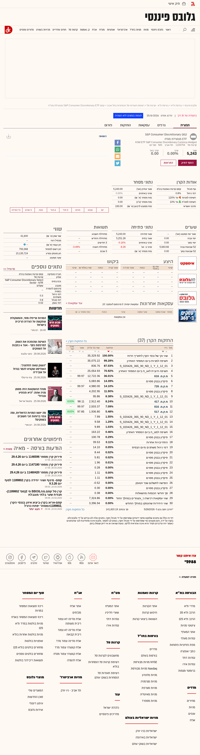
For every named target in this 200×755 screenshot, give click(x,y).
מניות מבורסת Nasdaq (144, 668)
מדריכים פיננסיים (109, 714)
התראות (168, 163)
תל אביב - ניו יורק (71, 690)
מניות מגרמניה (149, 681)
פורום (108, 125)
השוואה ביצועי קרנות (145, 619)
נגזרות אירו (189, 664)
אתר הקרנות (150, 606)
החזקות (125, 125)
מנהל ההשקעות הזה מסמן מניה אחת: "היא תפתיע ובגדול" (30, 392)
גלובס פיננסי (170, 17)
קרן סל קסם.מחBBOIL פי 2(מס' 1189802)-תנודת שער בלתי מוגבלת (34, 493)
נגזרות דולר (188, 658)
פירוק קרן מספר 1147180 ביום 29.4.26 (37, 464)
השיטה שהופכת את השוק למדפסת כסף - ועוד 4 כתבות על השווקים (29, 345)
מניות (192, 707)
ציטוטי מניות (188, 625)
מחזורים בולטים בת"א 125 (28, 647)
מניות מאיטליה (148, 694)
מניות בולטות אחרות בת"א (27, 634)
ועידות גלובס (35, 710)
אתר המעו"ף (188, 632)
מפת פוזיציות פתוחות (182, 645)
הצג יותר (34, 509)
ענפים (191, 714)
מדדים (153, 649)
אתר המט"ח (112, 606)
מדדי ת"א (189, 606)
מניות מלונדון (149, 675)
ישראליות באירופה (146, 737)
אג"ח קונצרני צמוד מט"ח (67, 654)
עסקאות (144, 125)
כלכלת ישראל (111, 708)
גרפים (161, 125)
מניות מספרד (149, 701)
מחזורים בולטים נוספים (29, 654)
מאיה (9, 448)
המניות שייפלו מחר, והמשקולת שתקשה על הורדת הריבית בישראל (28, 321)
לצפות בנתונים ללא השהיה (128, 115)
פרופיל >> (9, 268)
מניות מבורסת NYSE (145, 662)
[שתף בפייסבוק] (118, 143)
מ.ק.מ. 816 (161, 406)
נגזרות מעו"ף (188, 638)
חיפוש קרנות (149, 612)
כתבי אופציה (187, 651)
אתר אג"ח (75, 606)
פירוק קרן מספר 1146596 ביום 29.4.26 (37, 456)
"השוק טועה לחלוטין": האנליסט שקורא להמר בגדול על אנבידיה (29, 369)
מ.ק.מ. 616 (161, 376)
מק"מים (76, 612)
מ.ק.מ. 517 (161, 411)
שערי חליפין (112, 612)
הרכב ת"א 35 (187, 612)
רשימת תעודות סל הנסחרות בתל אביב (125, 105)
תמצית (185, 125)
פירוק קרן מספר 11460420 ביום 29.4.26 (36, 472)
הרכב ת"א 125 (187, 619)
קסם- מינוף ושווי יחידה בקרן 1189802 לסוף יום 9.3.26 (33, 481)
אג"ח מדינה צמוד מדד (68, 641)
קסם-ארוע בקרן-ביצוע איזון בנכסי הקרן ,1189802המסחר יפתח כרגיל (36, 504)
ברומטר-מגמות (186, 671)
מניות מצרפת (149, 688)
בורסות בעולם (149, 656)
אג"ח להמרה (74, 660)
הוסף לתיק (187, 163)
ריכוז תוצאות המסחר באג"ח (27, 617)
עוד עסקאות (75, 303)
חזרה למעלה (188, 577)
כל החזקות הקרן (77, 341)
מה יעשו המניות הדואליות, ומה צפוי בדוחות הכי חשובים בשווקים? (28, 416)
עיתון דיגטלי (36, 703)
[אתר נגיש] (8, 30)
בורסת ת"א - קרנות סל (158, 105)
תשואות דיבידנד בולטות (29, 660)
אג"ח (192, 720)
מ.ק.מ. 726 (161, 386)
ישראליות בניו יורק (146, 731)
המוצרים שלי (35, 690)
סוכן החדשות (35, 697)
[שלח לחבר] (118, 156)
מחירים (191, 701)
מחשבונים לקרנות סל (107, 656)
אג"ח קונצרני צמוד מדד (68, 647)
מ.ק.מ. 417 (161, 401)
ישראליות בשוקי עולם (144, 744)
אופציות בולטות (34, 641)
